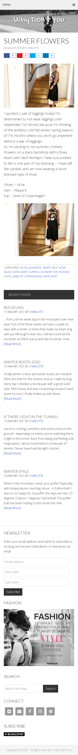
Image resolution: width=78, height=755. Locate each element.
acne (62, 267)
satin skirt (50, 276)
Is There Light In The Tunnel (31, 416)
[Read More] (12, 344)
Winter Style (16, 471)
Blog (23, 267)
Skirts (46, 267)
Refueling (14, 307)
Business (35, 267)
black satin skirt (15, 272)
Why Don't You (39, 20)
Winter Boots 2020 (22, 362)
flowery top (48, 272)
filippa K (33, 272)
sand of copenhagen (26, 276)
